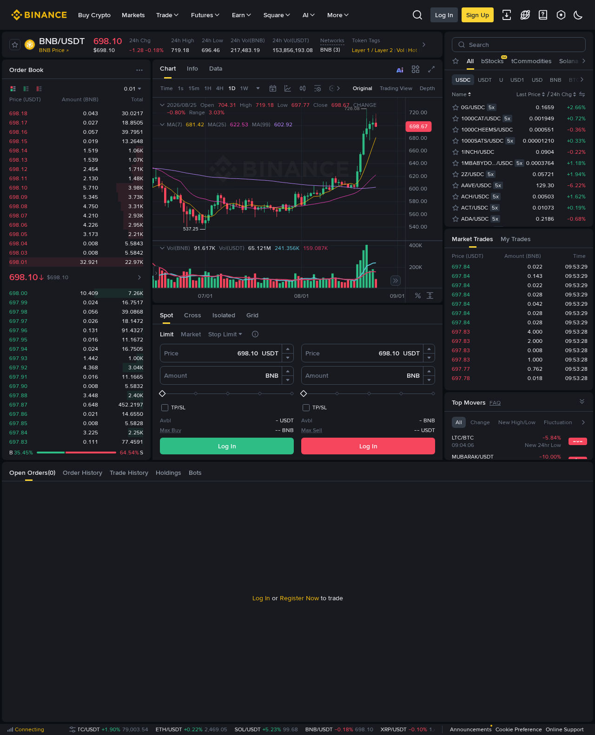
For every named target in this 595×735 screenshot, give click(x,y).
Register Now (299, 598)
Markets (133, 15)
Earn (238, 15)
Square (274, 15)
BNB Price (52, 50)
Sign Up (477, 15)
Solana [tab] (568, 61)
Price (171, 353)
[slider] (227, 393)
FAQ (495, 403)
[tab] (168, 69)
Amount (175, 375)
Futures (202, 15)
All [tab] (470, 61)
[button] (287, 349)
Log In (444, 15)
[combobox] (302, 88)
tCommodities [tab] (531, 61)
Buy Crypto (94, 15)
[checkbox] (172, 407)
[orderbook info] (139, 277)
